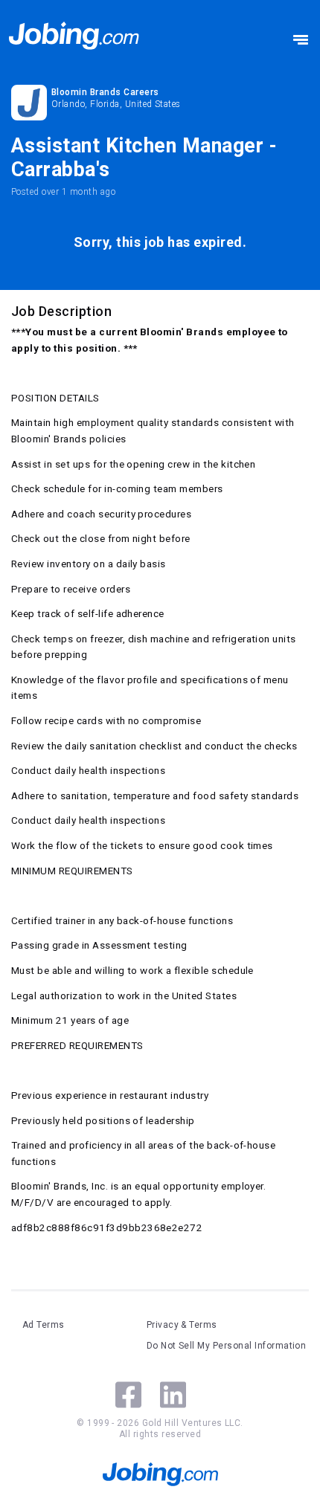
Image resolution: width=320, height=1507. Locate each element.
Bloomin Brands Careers (105, 92)
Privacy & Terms (182, 1325)
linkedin (173, 1394)
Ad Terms (43, 1325)
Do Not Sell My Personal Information (227, 1345)
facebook (128, 1394)
